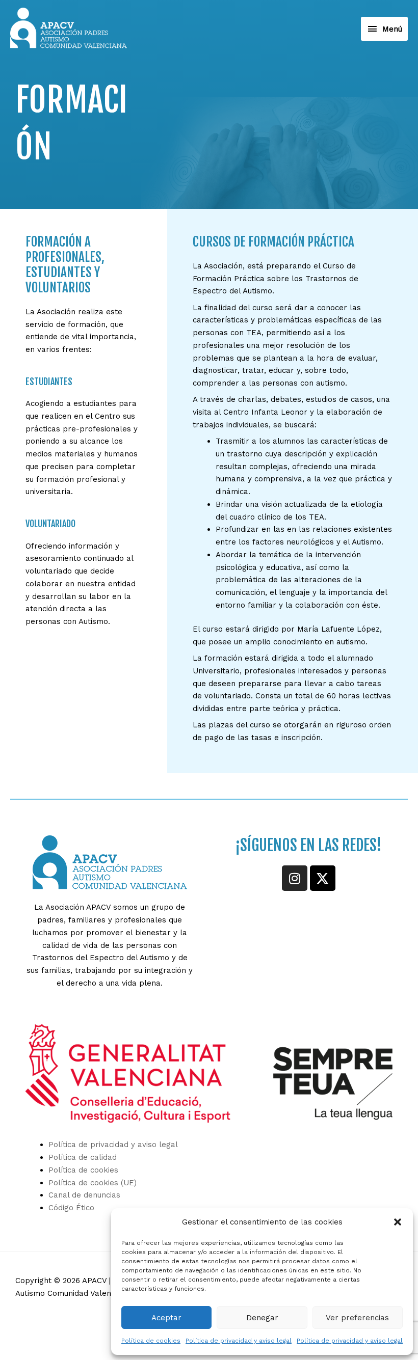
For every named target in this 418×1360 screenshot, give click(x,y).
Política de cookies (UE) (92, 1182)
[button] (398, 1222)
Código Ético (71, 1207)
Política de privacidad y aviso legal (239, 1340)
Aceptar (166, 1317)
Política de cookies (150, 1340)
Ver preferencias (357, 1317)
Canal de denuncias (84, 1195)
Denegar (262, 1317)
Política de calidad (82, 1157)
